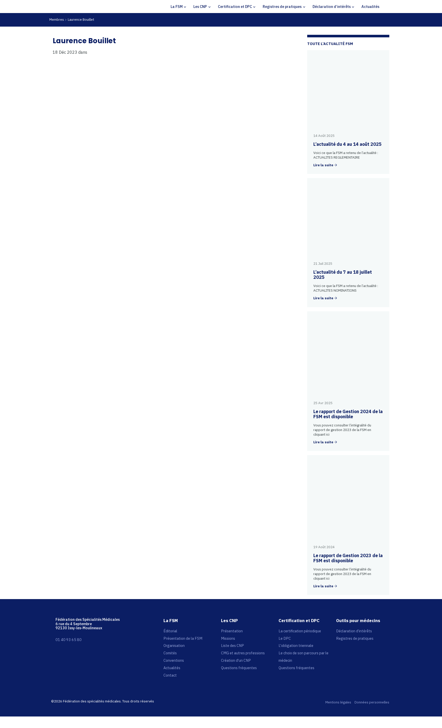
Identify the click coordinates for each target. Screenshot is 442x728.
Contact (170, 675)
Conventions (173, 660)
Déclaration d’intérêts (332, 6)
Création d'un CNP (236, 660)
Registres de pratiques (282, 6)
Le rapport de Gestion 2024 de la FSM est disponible (348, 414)
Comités (170, 652)
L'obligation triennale (296, 645)
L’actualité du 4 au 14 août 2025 (347, 144)
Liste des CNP (232, 645)
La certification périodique (300, 630)
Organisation (174, 645)
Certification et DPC (235, 6)
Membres (56, 19)
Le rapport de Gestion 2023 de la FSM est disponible (348, 558)
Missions (228, 638)
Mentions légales (338, 702)
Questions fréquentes (239, 667)
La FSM (177, 6)
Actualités (370, 6)
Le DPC (285, 638)
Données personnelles (372, 702)
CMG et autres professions (243, 652)
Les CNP (200, 6)
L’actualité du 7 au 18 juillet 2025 (342, 274)
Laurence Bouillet (81, 19)
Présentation (232, 630)
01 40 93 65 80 (69, 639)
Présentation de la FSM (182, 638)
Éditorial (170, 630)
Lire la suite (323, 165)
